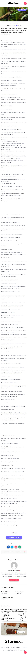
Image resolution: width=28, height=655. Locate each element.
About (2, 647)
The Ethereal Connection (7, 597)
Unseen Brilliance (5, 591)
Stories (7, 647)
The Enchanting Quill (20, 591)
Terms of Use (16, 649)
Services (13, 647)
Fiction (15, 532)
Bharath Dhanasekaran (13, 570)
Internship (19, 647)
